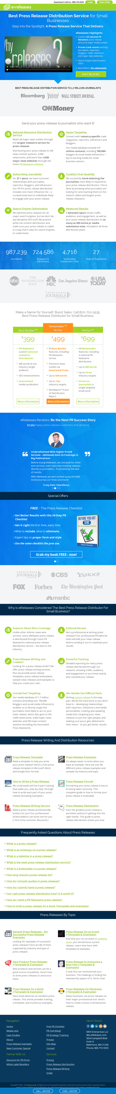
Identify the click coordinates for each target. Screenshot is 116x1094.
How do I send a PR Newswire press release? (34, 899)
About (9, 1039)
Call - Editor (43, 1091)
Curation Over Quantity (80, 174)
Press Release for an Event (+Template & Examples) (82, 933)
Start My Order (91, 74)
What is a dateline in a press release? (29, 856)
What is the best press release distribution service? (38, 862)
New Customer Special (18, 1048)
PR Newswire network (31, 164)
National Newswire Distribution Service (32, 134)
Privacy (50, 1039)
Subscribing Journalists (27, 174)
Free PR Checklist (55, 1026)
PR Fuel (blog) (53, 1030)
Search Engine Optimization (30, 208)
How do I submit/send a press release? (30, 887)
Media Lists (12, 1030)
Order (49, 1073)
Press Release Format (79, 781)
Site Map (51, 1043)
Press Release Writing (57, 1068)
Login (90, 2)
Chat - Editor (69, 1091)
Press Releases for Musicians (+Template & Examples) (84, 990)
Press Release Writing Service (31, 805)
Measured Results (77, 208)
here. (98, 1087)
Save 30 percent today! (56, 554)
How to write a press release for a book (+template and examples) (47, 906)
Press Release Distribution (82, 805)
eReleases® (31, 1085)
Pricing (50, 1060)
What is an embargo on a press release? (31, 849)
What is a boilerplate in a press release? (31, 868)
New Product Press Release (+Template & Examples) (30, 963)
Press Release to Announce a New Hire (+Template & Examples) (84, 964)
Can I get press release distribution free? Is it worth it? (40, 893)
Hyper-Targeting (76, 132)
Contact (50, 1048)
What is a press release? (21, 843)
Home (9, 1026)
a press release (82, 697)
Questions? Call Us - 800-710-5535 (69, 2)
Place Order (104, 2)
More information (28, 401)
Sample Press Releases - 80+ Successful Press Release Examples (30, 934)
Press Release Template (28, 757)
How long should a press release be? (29, 874)
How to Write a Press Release (31, 781)
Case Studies (13, 1035)
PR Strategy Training (57, 1035)
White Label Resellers (17, 1064)
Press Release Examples (81, 757)
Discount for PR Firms (18, 1060)
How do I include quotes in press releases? (33, 881)
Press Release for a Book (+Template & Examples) (28, 990)
